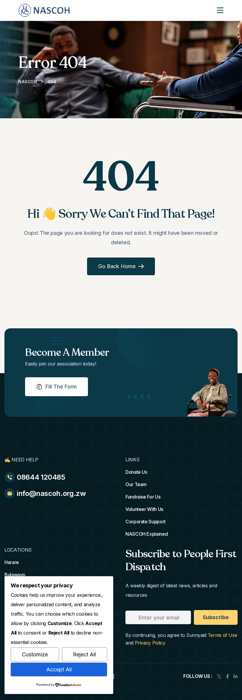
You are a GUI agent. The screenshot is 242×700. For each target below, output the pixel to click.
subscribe (216, 617)
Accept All (59, 669)
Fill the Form (61, 386)
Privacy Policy (150, 643)
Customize (35, 654)
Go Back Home (116, 266)
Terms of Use (222, 635)
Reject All (84, 654)
